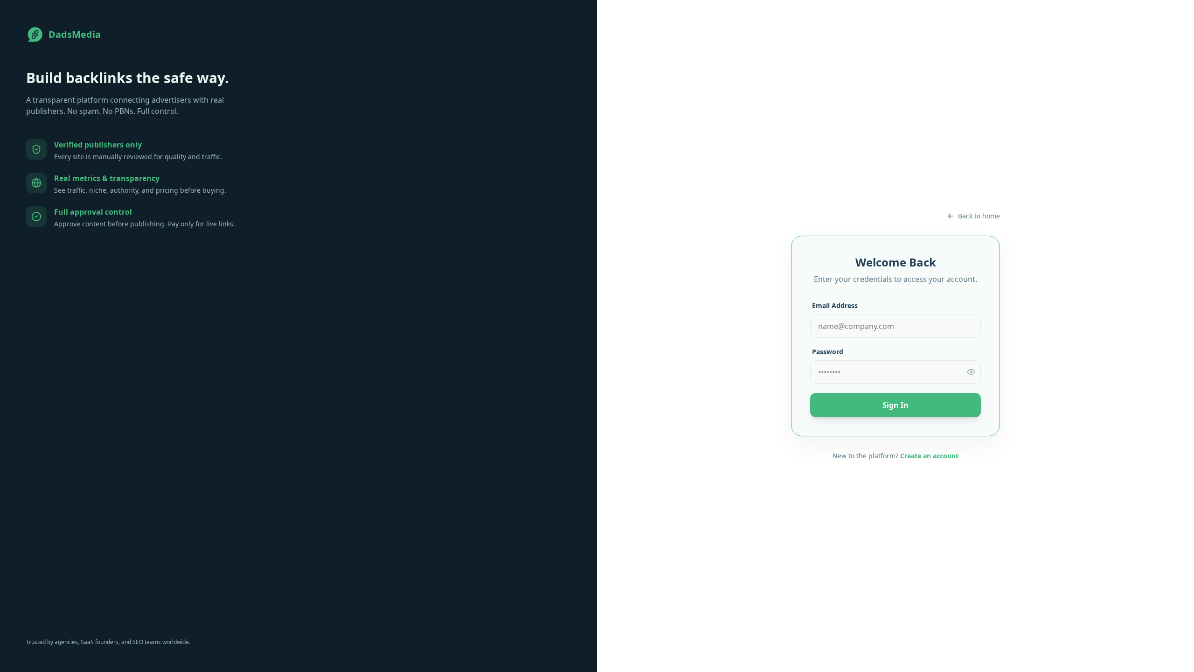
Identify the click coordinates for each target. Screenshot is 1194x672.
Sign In (895, 405)
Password (827, 351)
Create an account (929, 455)
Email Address (835, 305)
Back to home (979, 215)
